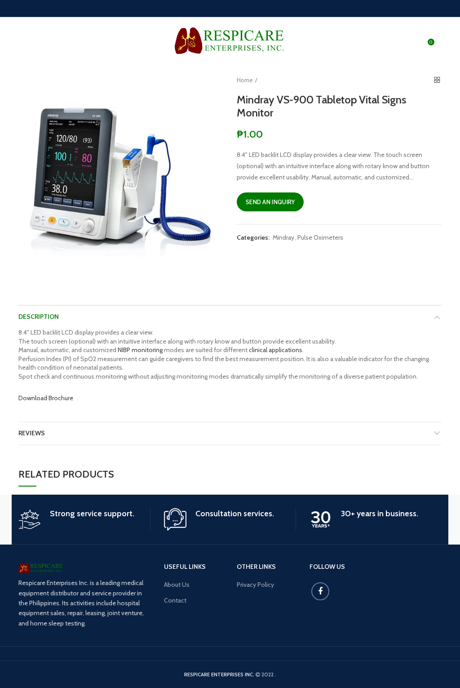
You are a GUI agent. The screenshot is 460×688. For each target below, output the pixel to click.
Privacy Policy (255, 585)
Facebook (320, 591)
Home (245, 80)
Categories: (253, 237)
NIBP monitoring (140, 350)
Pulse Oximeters (320, 237)
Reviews (31, 433)
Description (38, 317)
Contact (175, 600)
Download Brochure (45, 398)
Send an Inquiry (270, 202)
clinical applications (275, 350)
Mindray (283, 237)
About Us (177, 585)
